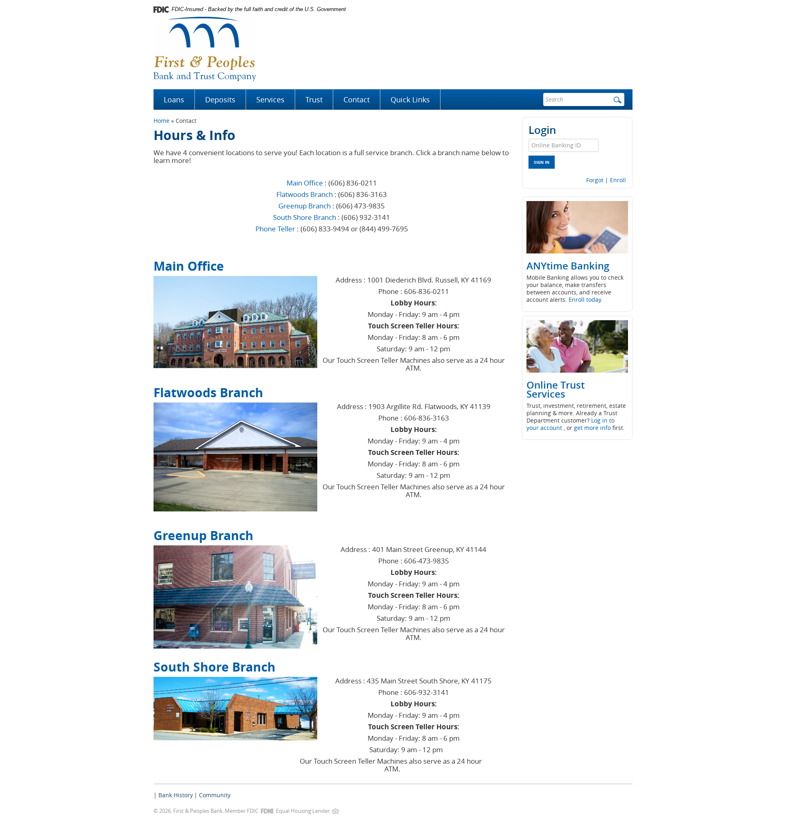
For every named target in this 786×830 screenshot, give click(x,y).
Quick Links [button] (410, 99)
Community (214, 795)
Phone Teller (275, 228)
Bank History (175, 795)
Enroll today (585, 299)
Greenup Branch (304, 205)
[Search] (617, 99)
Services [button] (270, 99)
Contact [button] (356, 99)
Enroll (618, 180)
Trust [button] (314, 99)
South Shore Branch (304, 217)
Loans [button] (174, 99)
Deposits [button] (220, 99)
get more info (592, 428)
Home (161, 120)
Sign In (541, 162)
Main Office (305, 183)
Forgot (594, 180)
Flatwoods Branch (304, 194)
